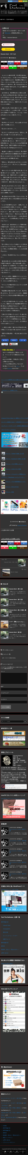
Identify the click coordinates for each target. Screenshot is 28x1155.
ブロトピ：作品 (9, 492)
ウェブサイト (4, 699)
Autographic (6, 929)
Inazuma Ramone (22, 525)
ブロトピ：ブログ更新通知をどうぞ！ (15, 481)
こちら (17, 366)
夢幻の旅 (7, 33)
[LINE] (13, 68)
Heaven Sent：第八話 (15, 632)
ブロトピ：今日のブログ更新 (13, 469)
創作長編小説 (11, 19)
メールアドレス (5, 693)
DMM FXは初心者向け (7, 963)
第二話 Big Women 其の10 (8, 1117)
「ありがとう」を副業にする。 (9, 390)
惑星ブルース (6, 939)
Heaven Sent (6, 925)
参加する (23, 1028)
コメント (3, 671)
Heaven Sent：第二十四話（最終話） (11, 1108)
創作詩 (3, 946)
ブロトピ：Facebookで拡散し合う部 (15, 459)
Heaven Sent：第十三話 (16, 599)
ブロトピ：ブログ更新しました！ (14, 464)
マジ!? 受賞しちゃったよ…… (17, 621)
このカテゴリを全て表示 (14, 1027)
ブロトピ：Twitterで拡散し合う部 (14, 453)
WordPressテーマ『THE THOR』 (10, 889)
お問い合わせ (4, 953)
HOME (3, 19)
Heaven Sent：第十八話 (16, 589)
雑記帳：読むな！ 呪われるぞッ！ (10, 949)
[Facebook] (10, 63)
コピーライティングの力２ (8, 429)
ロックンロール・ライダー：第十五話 (11, 1098)
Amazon (9, 368)
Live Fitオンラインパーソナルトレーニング (12, 798)
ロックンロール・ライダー (10, 935)
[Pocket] (5, 68)
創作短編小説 (4, 942)
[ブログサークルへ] (14, 786)
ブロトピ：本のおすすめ (12, 487)
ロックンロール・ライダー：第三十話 (18, 840)
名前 (2, 686)
